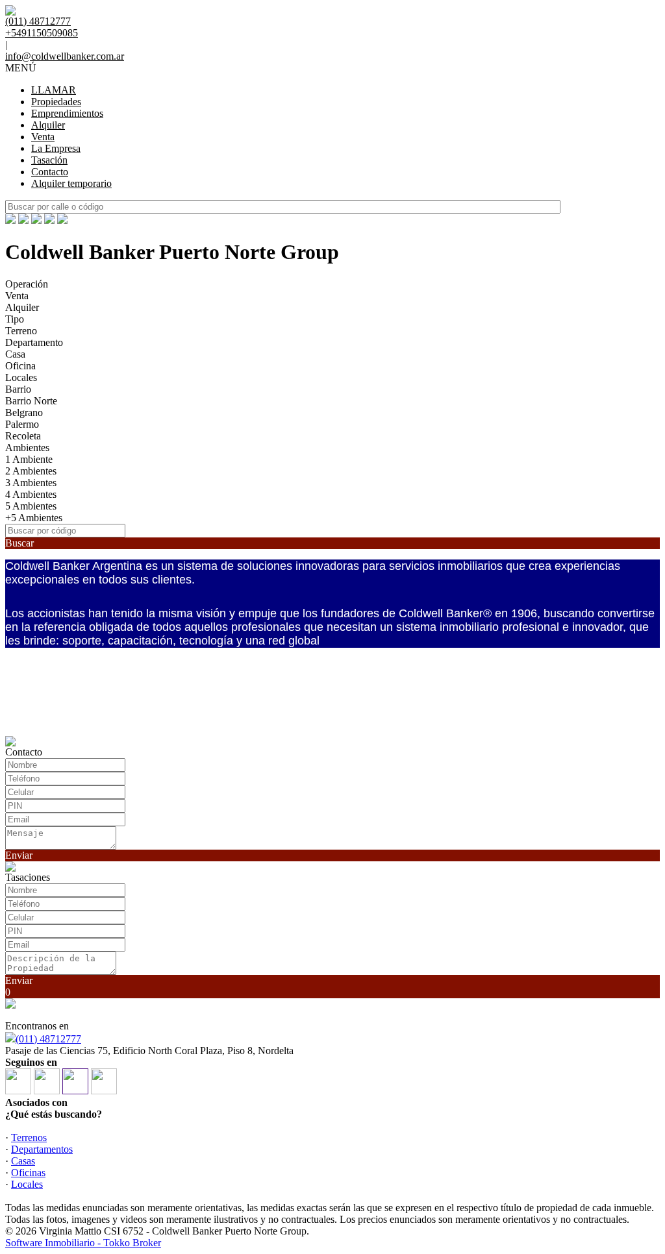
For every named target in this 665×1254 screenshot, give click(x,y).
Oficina (20, 365)
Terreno (21, 330)
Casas (23, 1160)
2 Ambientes (30, 470)
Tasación (49, 160)
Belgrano (24, 412)
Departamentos (42, 1149)
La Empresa (56, 148)
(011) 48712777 (48, 1038)
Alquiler (48, 124)
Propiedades (56, 101)
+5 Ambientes (33, 517)
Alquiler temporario (71, 183)
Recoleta (23, 435)
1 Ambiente (29, 459)
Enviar (18, 855)
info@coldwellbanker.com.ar (64, 56)
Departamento (34, 342)
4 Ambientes (30, 494)
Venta (43, 136)
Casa (15, 354)
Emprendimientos (67, 113)
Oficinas (28, 1172)
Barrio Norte (31, 400)
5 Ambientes (30, 505)
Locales (21, 377)
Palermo (22, 424)
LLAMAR (53, 89)
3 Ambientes (30, 482)
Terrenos (29, 1137)
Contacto (49, 171)
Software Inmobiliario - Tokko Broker (83, 1242)
